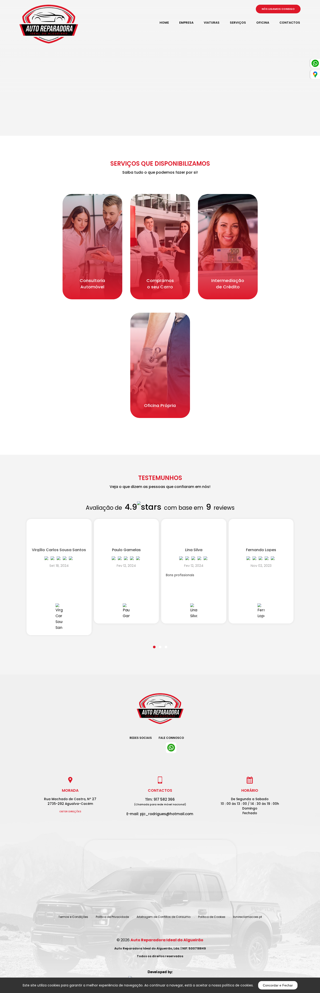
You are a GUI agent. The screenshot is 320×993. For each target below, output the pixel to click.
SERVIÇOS (238, 23)
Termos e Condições (73, 917)
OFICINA (262, 23)
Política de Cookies (211, 917)
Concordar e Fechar (278, 985)
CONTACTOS (289, 23)
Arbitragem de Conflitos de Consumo (163, 917)
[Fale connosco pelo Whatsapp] (171, 747)
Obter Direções (70, 811)
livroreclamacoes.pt (247, 917)
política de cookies (237, 985)
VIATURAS (212, 23)
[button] (154, 644)
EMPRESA (186, 23)
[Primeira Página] (160, 712)
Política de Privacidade (112, 917)
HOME (164, 23)
